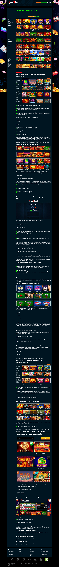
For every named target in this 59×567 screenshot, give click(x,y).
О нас (20, 551)
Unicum (9, 55)
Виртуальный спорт (10, 22)
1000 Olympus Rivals (19, 49)
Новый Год (9, 36)
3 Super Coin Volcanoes (26, 30)
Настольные (9, 18)
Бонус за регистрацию (44, 551)
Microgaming (9, 64)
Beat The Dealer (10, 56)
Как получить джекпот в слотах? (21, 541)
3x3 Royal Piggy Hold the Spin (33, 30)
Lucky (8, 61)
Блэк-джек (9, 21)
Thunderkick (9, 59)
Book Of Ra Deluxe (47, 61)
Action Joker (40, 49)
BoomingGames (10, 68)
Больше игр (19, 72)
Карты (8, 19)
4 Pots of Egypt (40, 29)
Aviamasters (33, 55)
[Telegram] (50, 2)
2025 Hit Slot (26, 49)
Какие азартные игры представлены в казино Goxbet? (25, 536)
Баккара (9, 23)
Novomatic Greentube (10, 42)
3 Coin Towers (19, 23)
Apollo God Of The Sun (26, 55)
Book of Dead (19, 68)
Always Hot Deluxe (19, 55)
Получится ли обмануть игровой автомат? (23, 544)
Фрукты (9, 39)
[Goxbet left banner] (4, 19)
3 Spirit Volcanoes (19, 29)
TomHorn (9, 66)
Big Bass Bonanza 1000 (26, 62)
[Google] (49, 2)
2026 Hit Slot (33, 49)
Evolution (9, 65)
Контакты (9, 555)
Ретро (8, 37)
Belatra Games (9, 63)
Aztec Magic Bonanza (19, 61)
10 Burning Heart (47, 29)
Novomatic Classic (10, 43)
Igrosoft (9, 57)
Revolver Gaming (10, 69)
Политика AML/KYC (11, 554)
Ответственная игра (11, 551)
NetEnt (8, 62)
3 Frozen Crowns (33, 23)
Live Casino (9, 16)
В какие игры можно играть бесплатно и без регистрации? (25, 539)
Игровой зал (32, 551)
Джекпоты (31, 554)
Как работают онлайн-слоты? (21, 534)
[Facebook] (47, 2)
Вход (38, 2)
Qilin (8, 70)
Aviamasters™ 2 (40, 55)
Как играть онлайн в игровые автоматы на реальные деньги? (26, 538)
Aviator (48, 55)
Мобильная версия (33, 555)
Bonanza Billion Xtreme (40, 62)
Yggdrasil (9, 60)
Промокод (42, 555)
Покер (8, 20)
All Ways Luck (48, 49)
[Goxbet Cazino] (14, 2)
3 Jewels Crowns (40, 23)
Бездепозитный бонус (44, 554)
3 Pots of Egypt (47, 23)
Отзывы (20, 555)
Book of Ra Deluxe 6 (40, 68)
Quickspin (9, 58)
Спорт (8, 38)
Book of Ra (33, 68)
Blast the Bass (33, 61)
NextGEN (9, 67)
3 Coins (26, 23)
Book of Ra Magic (47, 68)
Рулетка (9, 17)
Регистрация (44, 2)
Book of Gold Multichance (26, 69)
